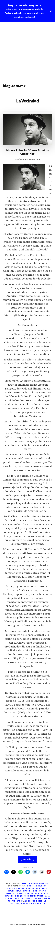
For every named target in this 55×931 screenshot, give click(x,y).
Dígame (20, 893)
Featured (43, 883)
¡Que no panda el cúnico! (33, 903)
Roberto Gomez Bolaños (38, 898)
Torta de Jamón (15, 901)
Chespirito (40, 891)
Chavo (19, 891)
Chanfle (31, 886)
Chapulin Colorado (37, 888)
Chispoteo (10, 893)
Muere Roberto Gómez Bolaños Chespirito (27, 152)
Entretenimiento (29, 883)
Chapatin (22, 888)
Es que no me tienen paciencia (31, 896)
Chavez (11, 891)
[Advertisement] (27, 51)
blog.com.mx (14, 85)
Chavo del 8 (28, 891)
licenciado (19, 898)
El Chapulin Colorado (35, 893)
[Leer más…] (29, 860)
